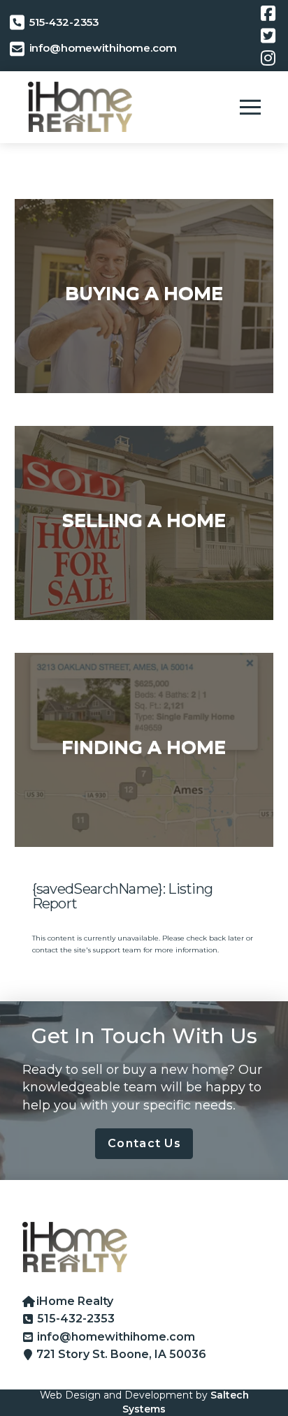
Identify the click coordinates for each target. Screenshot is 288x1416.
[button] (250, 106)
